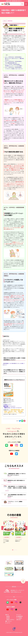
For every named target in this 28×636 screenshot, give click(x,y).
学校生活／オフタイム (10, 619)
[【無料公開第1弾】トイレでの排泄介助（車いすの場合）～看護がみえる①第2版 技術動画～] (5, 486)
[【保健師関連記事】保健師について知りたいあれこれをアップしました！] (5, 474)
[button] (11, 549)
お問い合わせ (18, 619)
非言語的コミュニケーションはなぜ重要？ (13, 65)
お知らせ (5, 20)
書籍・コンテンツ (8, 621)
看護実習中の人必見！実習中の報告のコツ (16, 480)
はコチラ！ (7, 404)
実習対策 (8, 618)
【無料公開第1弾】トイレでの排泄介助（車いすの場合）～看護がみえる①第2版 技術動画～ (17, 488)
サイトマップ (18, 614)
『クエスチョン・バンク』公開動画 (15, 501)
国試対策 (8, 616)
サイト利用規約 (19, 618)
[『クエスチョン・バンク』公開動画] (5, 503)
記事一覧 (6, 614)
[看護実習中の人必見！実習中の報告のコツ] (5, 481)
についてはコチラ (9, 406)
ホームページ (7, 622)
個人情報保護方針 (19, 616)
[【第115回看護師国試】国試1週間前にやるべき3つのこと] (5, 495)
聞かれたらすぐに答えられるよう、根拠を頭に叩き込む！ (14, 58)
